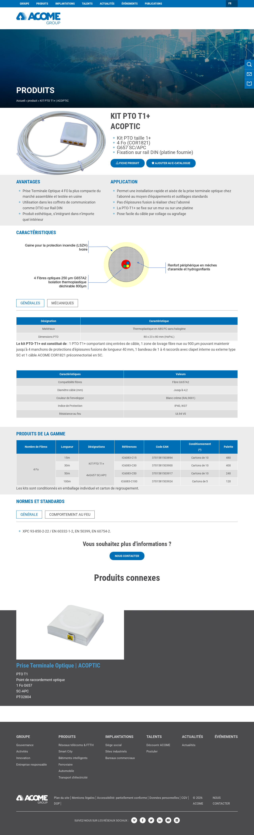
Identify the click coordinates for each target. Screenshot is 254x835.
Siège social (113, 745)
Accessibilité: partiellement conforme (122, 798)
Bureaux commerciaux (120, 758)
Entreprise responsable (31, 764)
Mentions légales (83, 798)
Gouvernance (25, 745)
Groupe (24, 3)
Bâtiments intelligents (73, 758)
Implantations (65, 3)
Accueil (20, 100)
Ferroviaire (66, 764)
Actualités (107, 3)
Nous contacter (127, 556)
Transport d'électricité (73, 777)
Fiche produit (129, 163)
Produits (42, 3)
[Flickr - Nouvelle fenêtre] (177, 820)
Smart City (65, 751)
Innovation (23, 758)
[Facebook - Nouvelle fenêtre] (143, 820)
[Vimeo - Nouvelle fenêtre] (134, 820)
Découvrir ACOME (158, 745)
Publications (153, 3)
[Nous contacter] (249, 74)
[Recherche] (249, 64)
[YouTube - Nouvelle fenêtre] (168, 820)
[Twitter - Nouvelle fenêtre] (151, 820)
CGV (184, 798)
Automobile (66, 771)
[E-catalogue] (249, 84)
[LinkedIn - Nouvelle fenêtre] (160, 820)
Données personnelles (164, 798)
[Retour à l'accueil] (38, 17)
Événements (130, 3)
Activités (22, 751)
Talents (87, 3)
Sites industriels (116, 751)
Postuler (152, 751)
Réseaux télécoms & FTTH (76, 745)
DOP (57, 803)
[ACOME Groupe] (32, 798)
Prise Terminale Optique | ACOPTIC (58, 665)
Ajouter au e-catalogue (172, 163)
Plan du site (61, 798)
